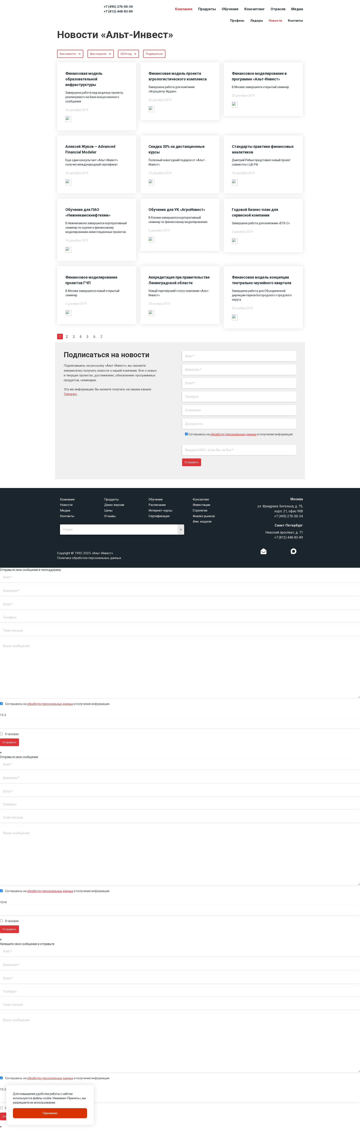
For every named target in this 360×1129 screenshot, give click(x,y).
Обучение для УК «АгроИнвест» (177, 209)
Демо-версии (114, 505)
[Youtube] (302, 552)
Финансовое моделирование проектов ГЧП (91, 280)
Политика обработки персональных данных (89, 558)
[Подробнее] (68, 119)
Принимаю (50, 1113)
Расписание (157, 505)
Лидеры (256, 20)
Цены (108, 510)
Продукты (207, 9)
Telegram (70, 394)
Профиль (237, 20)
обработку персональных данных (233, 434)
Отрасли (278, 9)
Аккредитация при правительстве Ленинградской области (179, 280)
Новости (275, 20)
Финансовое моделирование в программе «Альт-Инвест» (259, 76)
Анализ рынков (204, 516)
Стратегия (200, 510)
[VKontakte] (278, 552)
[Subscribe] (263, 552)
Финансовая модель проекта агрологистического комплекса (178, 76)
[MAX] (293, 551)
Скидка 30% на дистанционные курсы (177, 149)
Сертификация (159, 516)
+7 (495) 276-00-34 (118, 7)
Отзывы (110, 516)
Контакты (295, 20)
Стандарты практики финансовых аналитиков (263, 149)
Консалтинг (254, 9)
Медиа (297, 9)
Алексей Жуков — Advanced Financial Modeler (90, 149)
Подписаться (154, 53)
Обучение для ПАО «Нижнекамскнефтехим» (87, 212)
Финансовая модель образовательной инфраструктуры (83, 79)
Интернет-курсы (160, 510)
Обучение (230, 9)
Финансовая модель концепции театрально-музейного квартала (261, 280)
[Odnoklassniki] (272, 552)
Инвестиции (201, 505)
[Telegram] (285, 552)
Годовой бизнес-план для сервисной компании (255, 212)
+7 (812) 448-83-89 (118, 11)
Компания (183, 9)
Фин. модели (202, 521)
